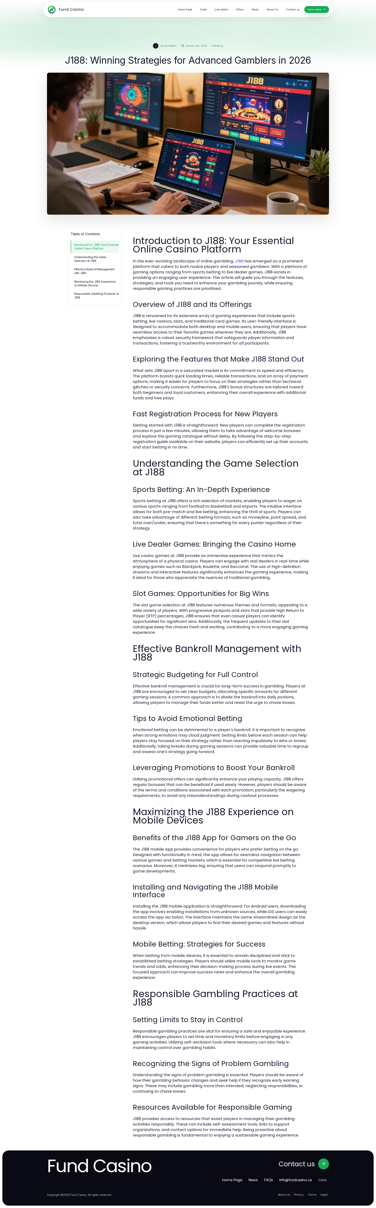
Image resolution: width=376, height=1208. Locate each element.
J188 (239, 261)
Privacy (299, 1195)
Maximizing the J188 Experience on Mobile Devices (95, 283)
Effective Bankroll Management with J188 (94, 271)
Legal (323, 1195)
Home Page (232, 1179)
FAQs (268, 1179)
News (253, 1179)
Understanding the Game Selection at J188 (90, 258)
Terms (312, 1195)
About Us (284, 1195)
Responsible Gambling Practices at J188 (96, 295)
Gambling (217, 45)
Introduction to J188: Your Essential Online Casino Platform (96, 246)
